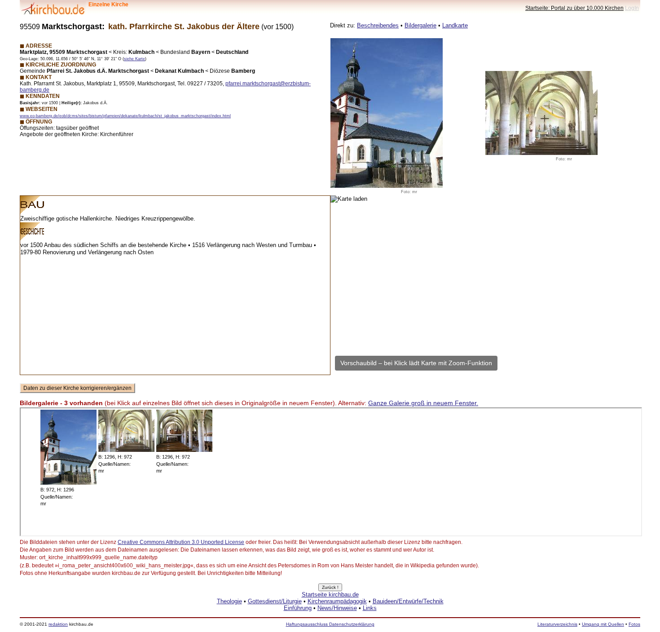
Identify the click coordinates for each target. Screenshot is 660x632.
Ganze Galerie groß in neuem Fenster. (423, 403)
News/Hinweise (337, 608)
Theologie (229, 601)
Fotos (634, 624)
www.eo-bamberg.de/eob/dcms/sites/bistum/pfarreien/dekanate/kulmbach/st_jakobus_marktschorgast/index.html (125, 116)
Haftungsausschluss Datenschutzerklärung (330, 624)
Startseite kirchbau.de (330, 594)
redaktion (58, 624)
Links (370, 608)
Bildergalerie (420, 25)
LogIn (632, 8)
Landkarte (455, 25)
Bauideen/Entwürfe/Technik (408, 601)
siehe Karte (134, 59)
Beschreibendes (378, 25)
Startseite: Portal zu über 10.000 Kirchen (574, 8)
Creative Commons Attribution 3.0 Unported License (181, 542)
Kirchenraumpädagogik (337, 601)
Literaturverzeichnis (557, 624)
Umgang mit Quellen (603, 624)
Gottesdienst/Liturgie (275, 601)
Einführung (298, 608)
